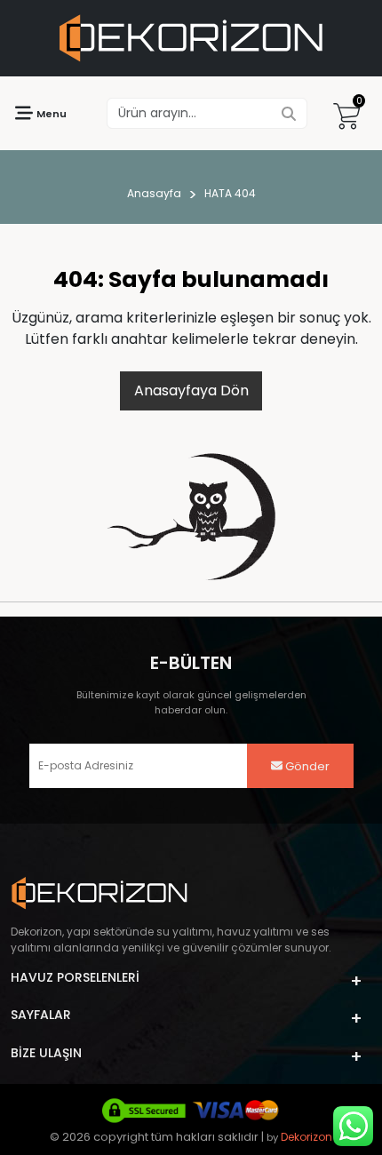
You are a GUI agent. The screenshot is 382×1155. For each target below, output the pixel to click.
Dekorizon (306, 1136)
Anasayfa (154, 193)
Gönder (306, 766)
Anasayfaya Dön (191, 390)
